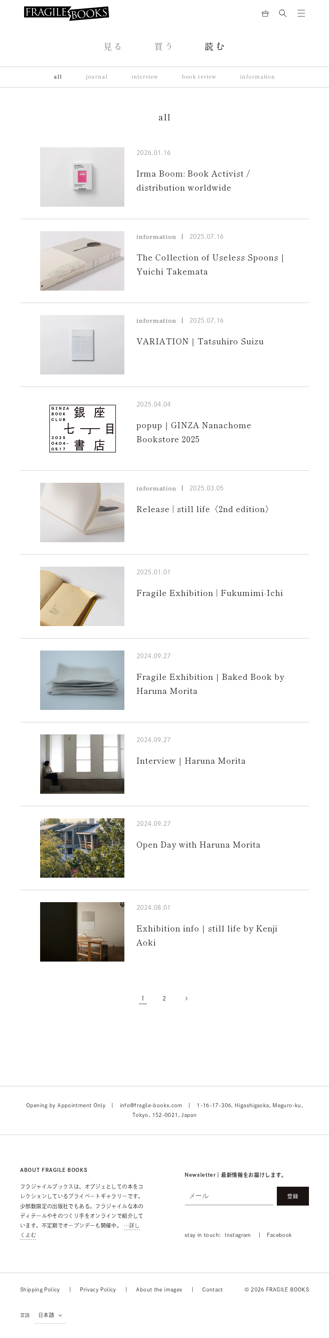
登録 (293, 1196)
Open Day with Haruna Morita (198, 844)
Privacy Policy (98, 1289)
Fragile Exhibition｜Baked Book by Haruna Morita (210, 684)
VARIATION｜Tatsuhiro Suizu (200, 341)
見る (113, 46)
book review (199, 76)
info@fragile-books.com (151, 1105)
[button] (283, 13)
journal (97, 76)
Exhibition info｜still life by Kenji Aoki (207, 935)
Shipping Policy (40, 1289)
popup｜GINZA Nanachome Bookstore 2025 (194, 432)
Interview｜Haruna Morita (191, 760)
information (257, 76)
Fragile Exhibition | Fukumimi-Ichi (209, 593)
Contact (212, 1289)
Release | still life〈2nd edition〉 (205, 509)
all (58, 76)
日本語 (46, 1315)
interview (145, 76)
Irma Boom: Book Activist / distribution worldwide (193, 180)
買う (164, 46)
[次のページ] (186, 998)
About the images (159, 1289)
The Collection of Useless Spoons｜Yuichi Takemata (211, 264)
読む (215, 46)
